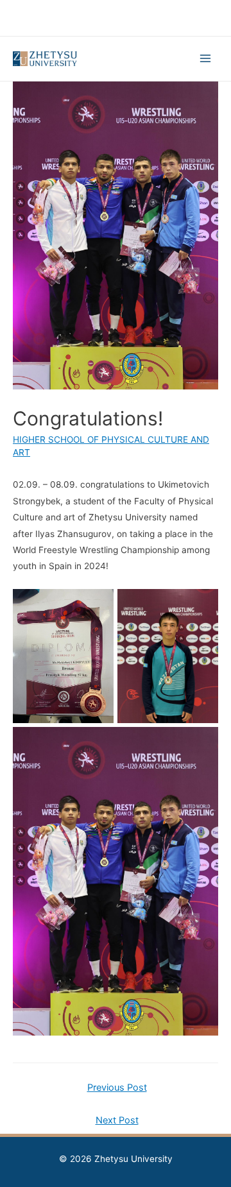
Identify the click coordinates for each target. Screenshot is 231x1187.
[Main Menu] (206, 59)
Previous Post (117, 1087)
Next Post (117, 1120)
